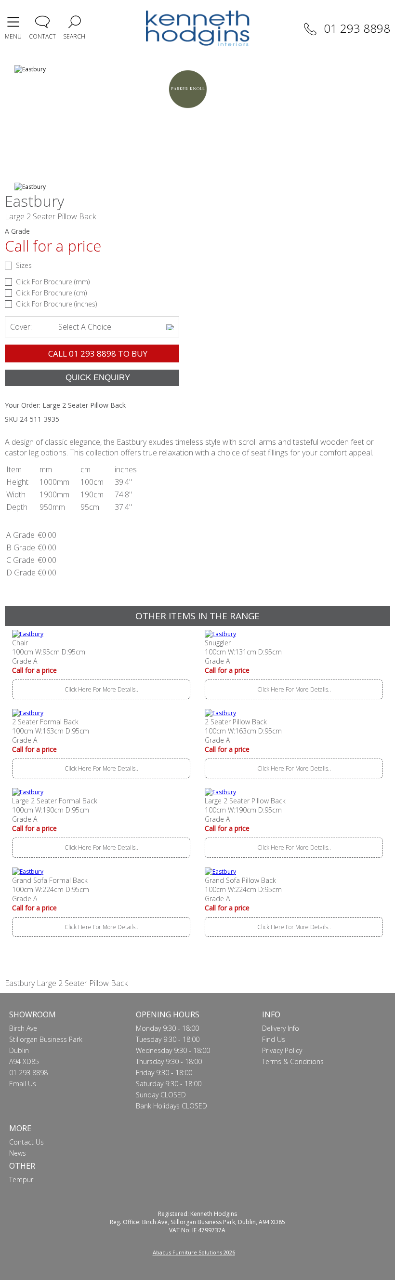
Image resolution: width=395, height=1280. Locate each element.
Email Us (22, 1083)
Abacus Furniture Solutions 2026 (194, 1252)
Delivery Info (280, 1028)
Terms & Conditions (293, 1061)
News (17, 1153)
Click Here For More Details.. (101, 689)
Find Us (273, 1039)
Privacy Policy (282, 1050)
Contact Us (26, 1142)
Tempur (21, 1179)
